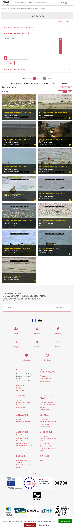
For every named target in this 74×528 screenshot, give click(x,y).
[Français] (34, 320)
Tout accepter (65, 521)
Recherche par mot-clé (37, 33)
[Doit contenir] (60, 46)
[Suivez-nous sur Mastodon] (26, 356)
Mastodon (26, 360)
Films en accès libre (32, 83)
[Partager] (63, 2)
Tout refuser (30, 525)
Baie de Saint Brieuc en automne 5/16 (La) (53, 140)
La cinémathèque (47, 371)
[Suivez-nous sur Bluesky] (58, 342)
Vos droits (43, 407)
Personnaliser (44, 525)
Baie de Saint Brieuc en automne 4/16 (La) (17, 140)
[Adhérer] (56, 2)
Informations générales (23, 422)
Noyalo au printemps (12, 276)
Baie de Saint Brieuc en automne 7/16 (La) (53, 167)
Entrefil (20, 456)
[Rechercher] (48, 2)
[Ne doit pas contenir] (60, 49)
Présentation (44, 376)
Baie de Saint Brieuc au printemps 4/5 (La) (53, 221)
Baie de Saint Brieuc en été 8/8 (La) (52, 194)
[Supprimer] (60, 43)
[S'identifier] (61, 2)
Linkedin (37, 347)
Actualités (22, 415)
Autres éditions (44, 443)
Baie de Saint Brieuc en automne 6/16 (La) (17, 167)
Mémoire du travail (22, 438)
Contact (20, 370)
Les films (45, 415)
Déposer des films (46, 378)
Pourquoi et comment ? (47, 402)
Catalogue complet (46, 446)
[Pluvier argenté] (31, 38)
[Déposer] (59, 2)
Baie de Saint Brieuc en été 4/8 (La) (17, 248)
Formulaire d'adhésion (23, 402)
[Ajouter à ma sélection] (35, 118)
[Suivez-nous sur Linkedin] (37, 342)
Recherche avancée (37, 70)
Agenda (18, 419)
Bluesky (57, 347)
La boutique (46, 432)
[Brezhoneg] (66, 2)
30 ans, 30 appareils (22, 441)
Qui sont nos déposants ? (48, 404)
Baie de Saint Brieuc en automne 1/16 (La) (17, 113)
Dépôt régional (44, 409)
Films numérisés (16, 83)
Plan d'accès (20, 385)
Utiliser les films (45, 381)
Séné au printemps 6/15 (12, 194)
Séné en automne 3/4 (46, 249)
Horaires (19, 388)
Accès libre (43, 419)
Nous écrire (20, 390)
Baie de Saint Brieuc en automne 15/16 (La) (18, 221)
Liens (41, 460)
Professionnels (44, 424)
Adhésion (21, 396)
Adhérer (18, 400)
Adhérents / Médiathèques (48, 422)
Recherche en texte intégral (37, 28)
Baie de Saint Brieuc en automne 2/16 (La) (53, 113)
